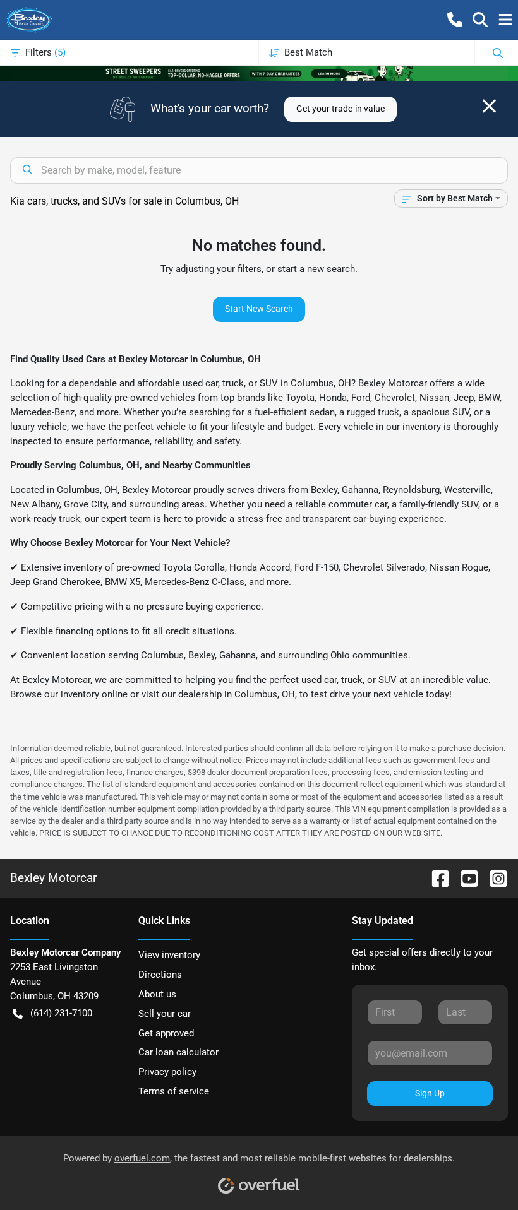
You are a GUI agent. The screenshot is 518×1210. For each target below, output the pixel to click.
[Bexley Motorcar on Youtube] (464, 877)
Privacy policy (167, 1071)
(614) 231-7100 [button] (61, 1013)
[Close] (489, 106)
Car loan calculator (178, 1052)
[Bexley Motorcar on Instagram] (493, 877)
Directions (160, 974)
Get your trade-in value (340, 109)
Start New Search (259, 309)
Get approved (166, 1033)
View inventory (169, 955)
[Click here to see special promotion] (259, 73)
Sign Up (430, 1093)
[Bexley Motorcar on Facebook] (435, 877)
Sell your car (164, 1013)
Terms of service (173, 1091)
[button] (454, 19)
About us (157, 994)
